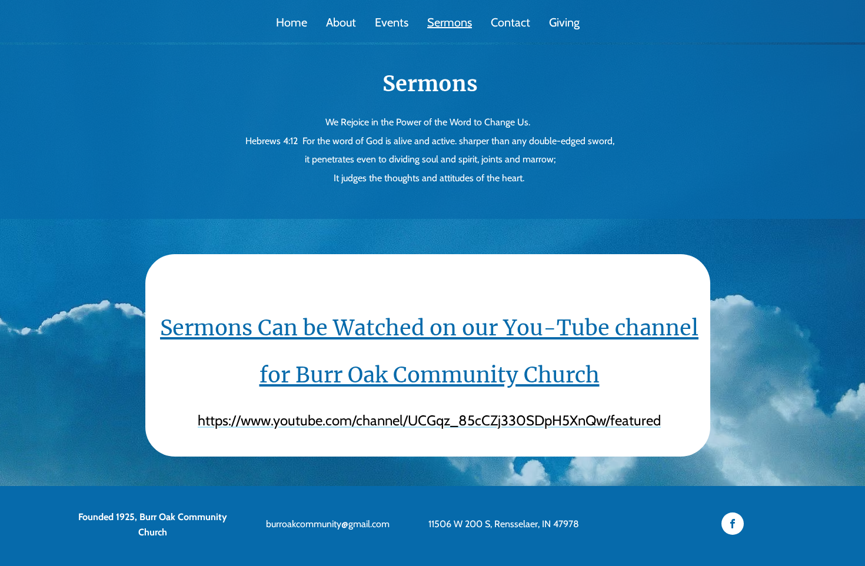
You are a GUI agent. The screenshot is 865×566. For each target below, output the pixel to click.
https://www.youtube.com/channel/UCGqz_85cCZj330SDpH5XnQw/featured (429, 420)
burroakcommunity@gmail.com (328, 524)
